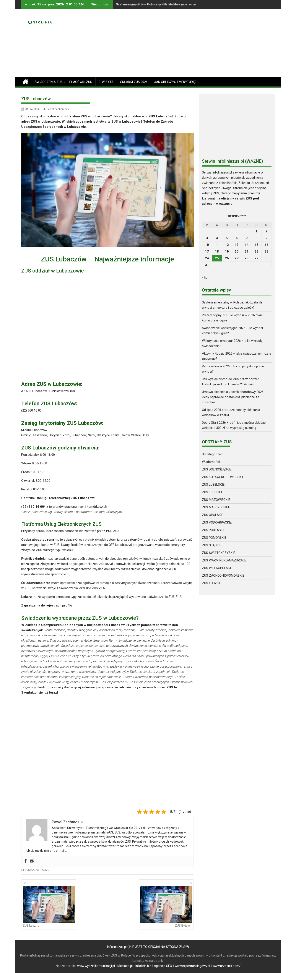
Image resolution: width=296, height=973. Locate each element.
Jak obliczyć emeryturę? (175, 82)
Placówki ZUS (80, 82)
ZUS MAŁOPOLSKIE (216, 507)
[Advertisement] (188, 44)
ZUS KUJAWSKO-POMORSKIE (223, 477)
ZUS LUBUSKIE (212, 492)
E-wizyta (106, 82)
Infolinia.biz (143, 966)
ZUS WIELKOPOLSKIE (217, 568)
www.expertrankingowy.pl (192, 966)
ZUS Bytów (182, 925)
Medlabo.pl (125, 966)
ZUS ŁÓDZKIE (211, 583)
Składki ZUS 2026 (134, 82)
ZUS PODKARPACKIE (37, 869)
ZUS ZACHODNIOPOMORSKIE (223, 575)
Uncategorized (212, 454)
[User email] (32, 861)
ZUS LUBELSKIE (213, 485)
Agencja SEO (163, 966)
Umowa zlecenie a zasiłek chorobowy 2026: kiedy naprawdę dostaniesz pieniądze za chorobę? (233, 397)
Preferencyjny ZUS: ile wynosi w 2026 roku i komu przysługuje (160, 4)
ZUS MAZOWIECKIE (216, 500)
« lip (204, 277)
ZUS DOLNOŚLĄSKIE (216, 469)
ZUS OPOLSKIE (212, 515)
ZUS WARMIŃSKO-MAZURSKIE (224, 560)
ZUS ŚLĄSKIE (211, 545)
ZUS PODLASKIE (213, 530)
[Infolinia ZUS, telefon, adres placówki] (25, 81)
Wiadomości (211, 462)
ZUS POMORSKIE (214, 538)
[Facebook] (26, 861)
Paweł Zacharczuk (58, 109)
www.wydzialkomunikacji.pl (96, 966)
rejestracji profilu (59, 605)
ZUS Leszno (31, 925)
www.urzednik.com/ (227, 966)
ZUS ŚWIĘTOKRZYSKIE (218, 553)
